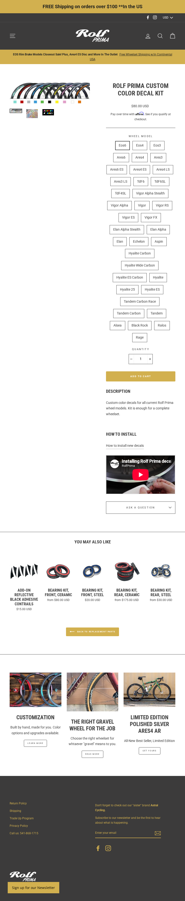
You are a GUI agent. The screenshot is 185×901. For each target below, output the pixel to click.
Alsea (117, 325)
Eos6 (122, 145)
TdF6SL (160, 181)
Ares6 (121, 157)
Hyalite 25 (127, 289)
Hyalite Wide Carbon (140, 265)
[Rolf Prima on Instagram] (108, 848)
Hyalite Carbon (140, 253)
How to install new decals (125, 445)
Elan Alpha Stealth (126, 229)
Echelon (139, 241)
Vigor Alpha (119, 205)
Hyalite (158, 277)
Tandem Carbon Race (140, 301)
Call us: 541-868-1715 (24, 833)
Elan (120, 241)
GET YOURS (149, 751)
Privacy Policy (19, 826)
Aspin (159, 241)
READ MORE (92, 754)
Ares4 (139, 157)
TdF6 (141, 181)
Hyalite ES (152, 289)
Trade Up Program (22, 818)
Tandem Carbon (129, 313)
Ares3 (158, 157)
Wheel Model (141, 136)
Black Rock (140, 325)
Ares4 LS (163, 169)
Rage (140, 337)
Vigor (142, 205)
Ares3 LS (120, 181)
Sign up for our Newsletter (33, 887)
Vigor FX (151, 217)
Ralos (162, 325)
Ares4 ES (139, 169)
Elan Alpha (158, 229)
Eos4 (140, 145)
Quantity (140, 349)
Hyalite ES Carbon (129, 277)
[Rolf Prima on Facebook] (98, 848)
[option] (92, 57)
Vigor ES (128, 217)
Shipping (15, 811)
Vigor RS (162, 205)
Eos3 (157, 145)
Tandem (157, 313)
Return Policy (18, 803)
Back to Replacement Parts (95, 632)
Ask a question (140, 507)
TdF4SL (120, 193)
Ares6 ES (116, 169)
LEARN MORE (35, 743)
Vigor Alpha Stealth (150, 193)
